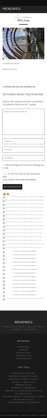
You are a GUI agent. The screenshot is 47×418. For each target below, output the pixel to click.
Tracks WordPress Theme (13, 415)
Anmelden (23, 350)
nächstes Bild (10, 69)
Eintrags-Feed (23, 353)
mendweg (27, 17)
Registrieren (23, 347)
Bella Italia (29, 382)
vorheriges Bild (11, 63)
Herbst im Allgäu (30, 376)
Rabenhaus (17, 373)
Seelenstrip (30, 388)
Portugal (30, 373)
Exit (30, 385)
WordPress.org (23, 358)
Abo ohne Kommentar (25, 179)
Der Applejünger (11, 396)
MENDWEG (12, 9)
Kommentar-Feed (23, 356)
